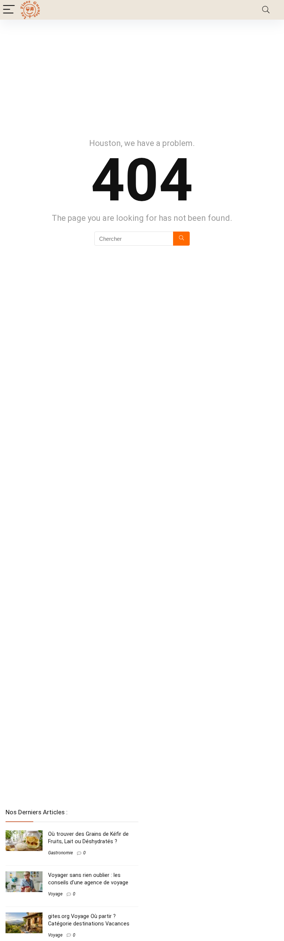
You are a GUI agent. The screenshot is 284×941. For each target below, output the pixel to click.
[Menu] (9, 10)
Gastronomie (60, 852)
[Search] (266, 10)
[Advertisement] (142, 75)
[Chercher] (181, 239)
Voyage (55, 894)
